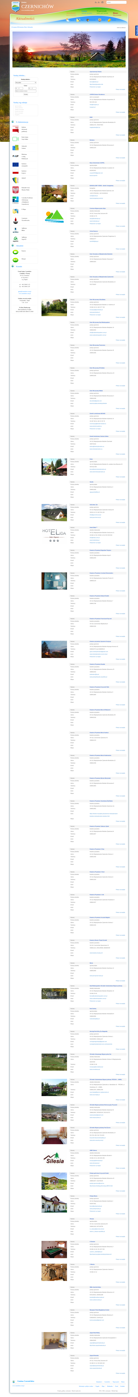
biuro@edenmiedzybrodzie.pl (98, 469)
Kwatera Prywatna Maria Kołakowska (100, 755)
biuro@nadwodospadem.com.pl (98, 996)
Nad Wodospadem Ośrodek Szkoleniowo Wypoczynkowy (106, 986)
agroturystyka (18, 106)
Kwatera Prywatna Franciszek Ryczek (101, 618)
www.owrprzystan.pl (95, 1117)
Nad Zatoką (93, 1008)
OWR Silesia (93, 1150)
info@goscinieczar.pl (95, 515)
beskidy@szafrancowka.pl (97, 1297)
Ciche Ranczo (94, 231)
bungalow (17, 114)
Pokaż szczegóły (120, 89)
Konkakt (122, 1386)
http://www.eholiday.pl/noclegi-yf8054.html (101, 1186)
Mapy (103, 1386)
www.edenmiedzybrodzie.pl (97, 472)
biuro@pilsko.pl (94, 82)
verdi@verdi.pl (94, 196)
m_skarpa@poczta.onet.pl (97, 1229)
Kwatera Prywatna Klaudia (97, 664)
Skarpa (92, 1219)
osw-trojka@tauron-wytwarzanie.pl (99, 1092)
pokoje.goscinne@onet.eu (97, 1183)
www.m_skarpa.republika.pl (97, 1231)
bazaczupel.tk (93, 175)
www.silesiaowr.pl (94, 1163)
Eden (91, 459)
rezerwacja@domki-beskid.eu (98, 423)
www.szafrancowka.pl (96, 1300)
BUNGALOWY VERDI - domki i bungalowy (101, 185)
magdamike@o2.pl (95, 127)
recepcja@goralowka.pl (96, 309)
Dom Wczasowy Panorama (97, 345)
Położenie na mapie (95, 87)
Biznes (123, 1382)
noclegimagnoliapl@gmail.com (98, 1041)
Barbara (92, 140)
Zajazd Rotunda (94, 1355)
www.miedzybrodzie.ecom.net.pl (98, 654)
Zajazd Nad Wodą (95, 1332)
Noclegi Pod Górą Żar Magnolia (98, 1031)
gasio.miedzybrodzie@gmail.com (99, 651)
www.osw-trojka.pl (95, 1094)
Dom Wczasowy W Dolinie (97, 368)
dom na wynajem (19, 113)
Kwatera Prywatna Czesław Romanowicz (101, 573)
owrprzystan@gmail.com (96, 1115)
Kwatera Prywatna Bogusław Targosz (100, 550)
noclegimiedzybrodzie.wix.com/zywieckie (101, 1044)
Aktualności (99, 1382)
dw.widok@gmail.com (96, 401)
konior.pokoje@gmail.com (97, 1320)
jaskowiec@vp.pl (94, 674)
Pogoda (97, 1386)
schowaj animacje (121, 27)
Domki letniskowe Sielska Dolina (99, 436)
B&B (91, 117)
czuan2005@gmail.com (96, 173)
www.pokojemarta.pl (95, 1208)
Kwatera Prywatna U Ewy (97, 849)
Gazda (91, 482)
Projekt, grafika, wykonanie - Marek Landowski (69, 1391)
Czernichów (37, 6)
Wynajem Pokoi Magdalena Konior (99, 1310)
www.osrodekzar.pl (95, 1069)
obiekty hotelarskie (19, 109)
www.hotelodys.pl (94, 221)
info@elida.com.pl (95, 537)
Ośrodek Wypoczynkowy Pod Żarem (100, 1127)
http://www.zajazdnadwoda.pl (98, 1345)
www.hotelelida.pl (94, 540)
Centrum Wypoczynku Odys (98, 208)
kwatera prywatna (19, 111)
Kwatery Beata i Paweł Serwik (98, 940)
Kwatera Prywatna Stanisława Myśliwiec (101, 801)
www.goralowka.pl (95, 312)
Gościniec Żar (94, 504)
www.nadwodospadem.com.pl (98, 335)
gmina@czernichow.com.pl (24, 291)
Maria (91, 963)
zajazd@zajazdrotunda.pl (97, 1365)
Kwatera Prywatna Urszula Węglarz (100, 917)
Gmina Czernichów (25, 1381)
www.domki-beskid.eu (96, 426)
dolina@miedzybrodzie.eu (97, 446)
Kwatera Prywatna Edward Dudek (99, 596)
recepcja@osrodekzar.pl (96, 1067)
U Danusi (92, 1241)
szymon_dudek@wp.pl (96, 1251)
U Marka (92, 1264)
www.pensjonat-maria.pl (96, 975)
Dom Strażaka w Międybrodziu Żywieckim (102, 277)
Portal (116, 1386)
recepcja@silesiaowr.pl (96, 1160)
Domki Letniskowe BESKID (97, 413)
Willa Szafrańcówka (95, 1287)
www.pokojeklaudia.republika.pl (98, 677)
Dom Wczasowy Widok (96, 390)
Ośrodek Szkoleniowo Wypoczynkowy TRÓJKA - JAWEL (106, 1079)
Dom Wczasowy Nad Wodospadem (100, 322)
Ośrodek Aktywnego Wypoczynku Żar (100, 1054)
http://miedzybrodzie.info (96, 84)
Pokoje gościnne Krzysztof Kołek (99, 1173)
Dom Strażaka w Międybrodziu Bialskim (101, 254)
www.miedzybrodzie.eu (96, 449)
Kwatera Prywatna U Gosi (97, 872)
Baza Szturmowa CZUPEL (97, 163)
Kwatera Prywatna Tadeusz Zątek (99, 826)
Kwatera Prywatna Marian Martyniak (100, 778)
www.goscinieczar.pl (95, 517)
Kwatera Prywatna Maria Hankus (99, 732)
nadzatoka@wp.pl (95, 1018)
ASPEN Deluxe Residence (97, 94)
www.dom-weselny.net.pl (96, 1140)
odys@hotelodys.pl (95, 218)
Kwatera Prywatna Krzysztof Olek (99, 687)
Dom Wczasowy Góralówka (97, 299)
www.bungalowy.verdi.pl (96, 198)
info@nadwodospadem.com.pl (98, 332)
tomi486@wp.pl (94, 241)
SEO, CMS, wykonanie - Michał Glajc (108, 1391)
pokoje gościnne (19, 107)
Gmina (23, 2)
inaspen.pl (92, 107)
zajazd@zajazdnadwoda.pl (97, 1343)
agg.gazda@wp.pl (95, 492)
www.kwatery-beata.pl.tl (96, 953)
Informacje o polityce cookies (86, 1386)
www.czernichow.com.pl (27, 10)
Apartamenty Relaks (96, 71)
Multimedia (110, 1386)
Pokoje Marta (93, 1196)
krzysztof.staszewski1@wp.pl (98, 1138)
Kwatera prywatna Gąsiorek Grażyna (100, 641)
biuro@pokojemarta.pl (96, 1206)
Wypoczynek (116, 1382)
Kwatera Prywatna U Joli (97, 894)
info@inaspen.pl (94, 104)
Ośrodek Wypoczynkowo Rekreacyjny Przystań (103, 1105)
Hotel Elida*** (93, 527)
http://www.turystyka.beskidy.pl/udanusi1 (101, 1254)
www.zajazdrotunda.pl (96, 1368)
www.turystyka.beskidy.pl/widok (98, 403)
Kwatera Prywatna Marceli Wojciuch (100, 710)
